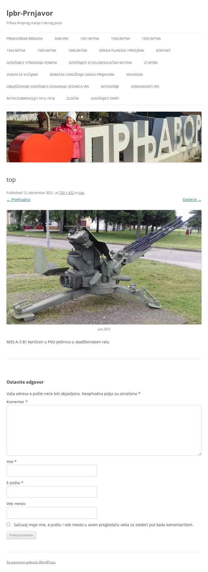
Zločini (73, 98)
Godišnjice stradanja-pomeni (31, 62)
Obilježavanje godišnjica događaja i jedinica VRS (47, 86)
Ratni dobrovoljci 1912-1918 (30, 98)
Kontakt (163, 50)
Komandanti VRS (145, 86)
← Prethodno (18, 199)
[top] (104, 267)
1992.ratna (120, 38)
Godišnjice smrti (105, 98)
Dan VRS (61, 38)
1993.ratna (151, 38)
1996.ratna (77, 50)
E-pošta (14, 482)
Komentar (17, 401)
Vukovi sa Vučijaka (22, 74)
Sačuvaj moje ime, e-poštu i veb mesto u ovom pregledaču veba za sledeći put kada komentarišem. (103, 524)
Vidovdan (134, 74)
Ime (11, 461)
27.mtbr (150, 62)
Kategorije (110, 86)
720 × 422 (66, 192)
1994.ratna (15, 50)
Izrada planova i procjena (121, 50)
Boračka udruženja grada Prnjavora (82, 74)
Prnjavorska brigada (24, 38)
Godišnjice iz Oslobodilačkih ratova (100, 62)
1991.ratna (89, 38)
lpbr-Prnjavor (29, 13)
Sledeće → (192, 199)
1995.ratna (46, 50)
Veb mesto (15, 503)
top (81, 192)
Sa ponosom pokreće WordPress (31, 562)
